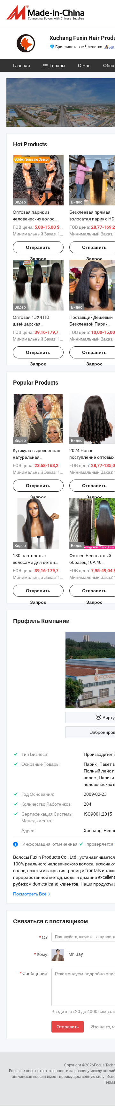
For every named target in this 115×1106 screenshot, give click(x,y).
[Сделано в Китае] (46, 12)
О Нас (84, 65)
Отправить (68, 1027)
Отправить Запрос (38, 249)
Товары (57, 65)
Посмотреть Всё (30, 894)
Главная (21, 65)
